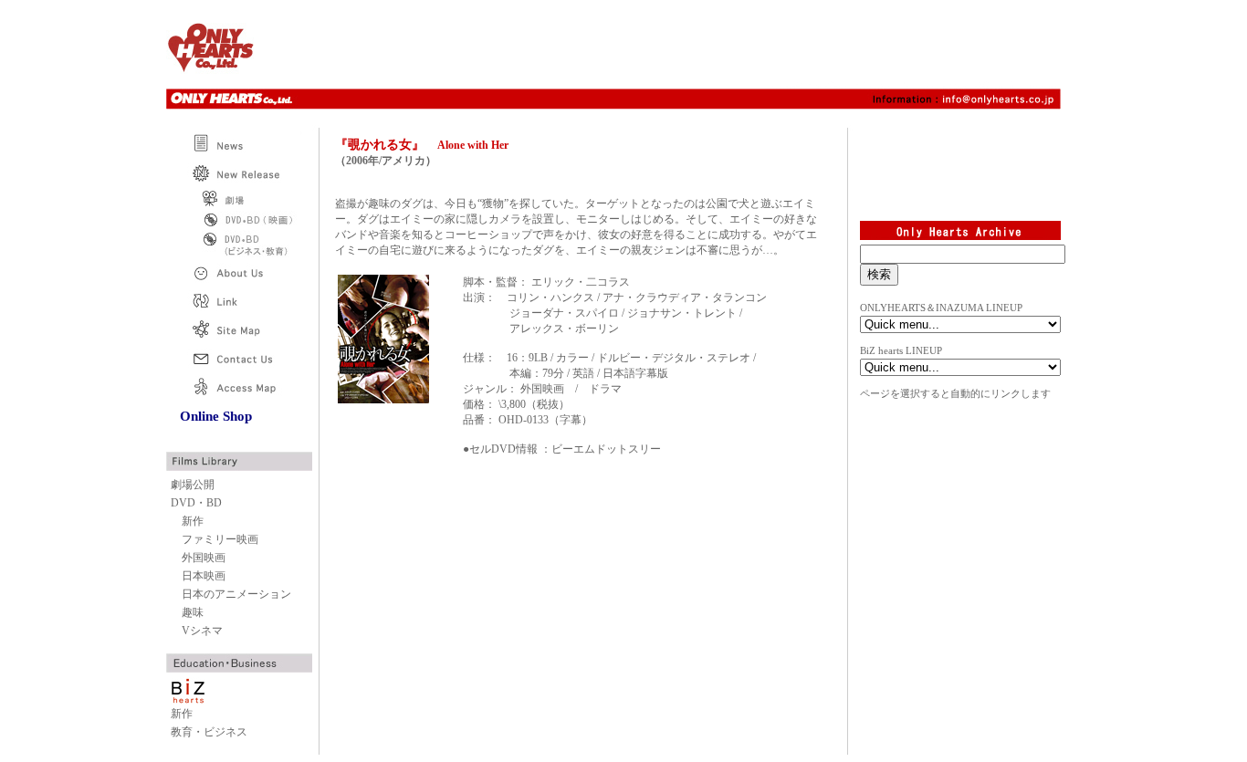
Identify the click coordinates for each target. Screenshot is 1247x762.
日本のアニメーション (236, 594)
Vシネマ (202, 630)
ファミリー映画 (220, 539)
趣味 (193, 612)
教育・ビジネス (209, 731)
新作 (193, 521)
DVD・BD (196, 502)
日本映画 (203, 575)
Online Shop (216, 416)
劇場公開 (193, 484)
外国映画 (203, 557)
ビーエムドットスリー (606, 449)
